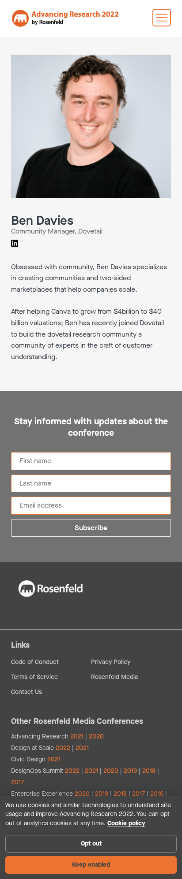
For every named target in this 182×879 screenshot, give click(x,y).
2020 (96, 736)
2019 (130, 771)
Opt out (91, 843)
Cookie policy (126, 823)
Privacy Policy (110, 662)
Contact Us (26, 692)
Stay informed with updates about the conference (91, 427)
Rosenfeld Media (114, 677)
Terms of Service (34, 677)
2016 (156, 794)
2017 (17, 782)
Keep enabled (91, 864)
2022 (63, 748)
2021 (76, 736)
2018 (148, 771)
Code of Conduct (35, 662)
